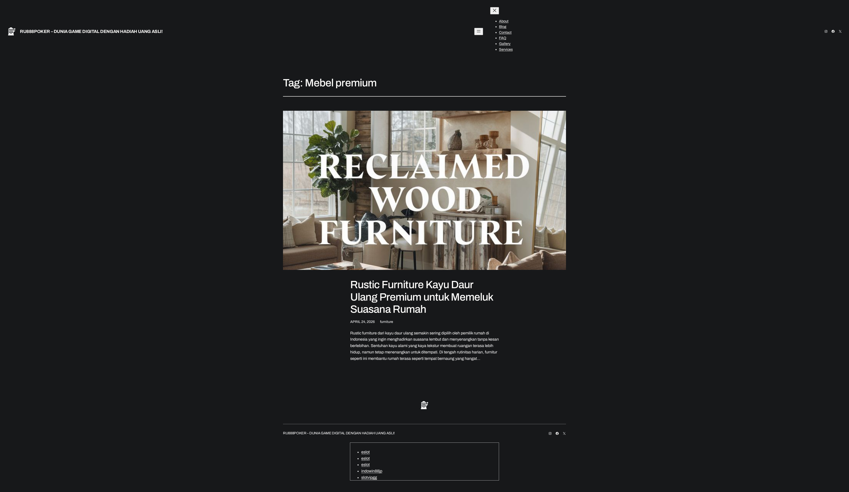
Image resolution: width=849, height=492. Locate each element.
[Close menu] (494, 10)
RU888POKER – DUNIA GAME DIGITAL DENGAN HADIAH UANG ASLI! (91, 31)
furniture (386, 322)
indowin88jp (371, 471)
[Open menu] (478, 31)
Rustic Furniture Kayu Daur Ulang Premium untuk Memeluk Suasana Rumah (421, 297)
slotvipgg (369, 477)
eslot (365, 452)
